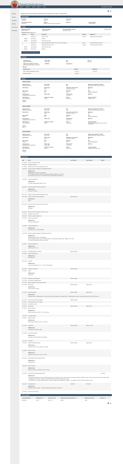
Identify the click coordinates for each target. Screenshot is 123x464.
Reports (38, 6)
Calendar (27, 6)
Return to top (14, 10)
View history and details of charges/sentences (31, 52)
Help (44, 6)
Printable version (107, 29)
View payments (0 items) (106, 6)
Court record (14, 27)
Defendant (14, 20)
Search (21, 6)
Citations (14, 23)
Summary (14, 13)
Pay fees (34, 6)
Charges (14, 17)
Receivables (14, 30)
